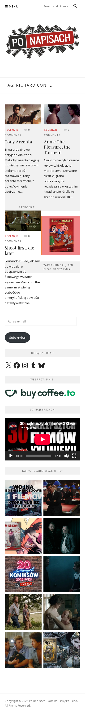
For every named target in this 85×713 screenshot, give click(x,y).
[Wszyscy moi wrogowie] (23, 611)
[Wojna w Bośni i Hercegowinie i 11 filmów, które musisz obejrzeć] (23, 497)
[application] (42, 439)
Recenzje (11, 130)
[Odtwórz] (10, 455)
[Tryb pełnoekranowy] (74, 455)
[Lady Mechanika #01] (61, 649)
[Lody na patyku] (23, 649)
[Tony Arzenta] (23, 114)
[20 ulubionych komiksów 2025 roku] (23, 573)
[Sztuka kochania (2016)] (61, 611)
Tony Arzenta (18, 142)
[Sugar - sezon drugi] (61, 497)
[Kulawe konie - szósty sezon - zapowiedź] (61, 535)
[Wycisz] (66, 455)
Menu (13, 6)
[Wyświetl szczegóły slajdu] (60, 235)
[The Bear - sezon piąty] (61, 573)
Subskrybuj (17, 337)
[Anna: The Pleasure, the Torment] (62, 114)
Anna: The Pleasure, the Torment (57, 147)
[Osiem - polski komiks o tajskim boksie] (23, 535)
